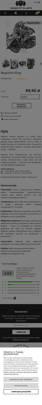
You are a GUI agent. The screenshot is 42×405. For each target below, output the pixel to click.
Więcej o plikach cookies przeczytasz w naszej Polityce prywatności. (21, 373)
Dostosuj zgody (21, 385)
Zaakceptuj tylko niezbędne (21, 379)
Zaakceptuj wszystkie (21, 391)
